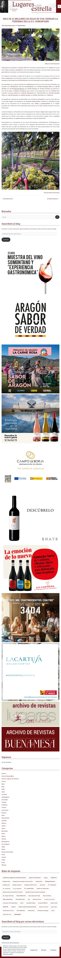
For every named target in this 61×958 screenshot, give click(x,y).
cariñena (42, 885)
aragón (46, 877)
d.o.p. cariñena (17, 888)
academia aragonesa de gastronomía (14, 877)
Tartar (3, 849)
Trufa (3, 854)
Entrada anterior (7, 198)
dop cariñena (47, 895)
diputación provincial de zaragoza (35, 892)
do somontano (20, 899)
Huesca (5, 907)
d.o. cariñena (6, 888)
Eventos (4, 813)
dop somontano (8, 899)
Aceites (4, 773)
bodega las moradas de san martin (23, 881)
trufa (52, 910)
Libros (3, 828)
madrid (13, 907)
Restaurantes (5, 841)
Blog (3, 25)
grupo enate (54, 903)
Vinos (13, 25)
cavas (3, 792)
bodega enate (6, 881)
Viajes (3, 860)
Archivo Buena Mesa (8, 776)
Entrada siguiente (53, 198)
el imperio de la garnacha (10, 903)
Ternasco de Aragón (7, 852)
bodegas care (6, 885)
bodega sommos (17, 885)
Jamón (4, 826)
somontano (31, 910)
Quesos (3, 836)
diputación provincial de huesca (13, 892)
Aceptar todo (33, 950)
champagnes (5, 797)
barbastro (54, 877)
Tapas (3, 847)
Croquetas (4, 805)
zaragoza (17, 914)
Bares (3, 784)
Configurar (53, 950)
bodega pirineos (50, 881)
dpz (29, 899)
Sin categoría (5, 844)
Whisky (4, 865)
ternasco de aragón (42, 910)
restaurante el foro (8, 910)
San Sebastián (21, 910)
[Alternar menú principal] (59, 6)
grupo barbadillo (43, 903)
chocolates (5, 799)
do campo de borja (8, 895)
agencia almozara (35, 877)
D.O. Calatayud (52, 885)
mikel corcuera (43, 907)
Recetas (4, 839)
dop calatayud (21, 895)
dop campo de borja (34, 895)
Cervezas (4, 794)
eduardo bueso (37, 899)
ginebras (4, 820)
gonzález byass (30, 903)
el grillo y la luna (49, 899)
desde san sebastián (43, 888)
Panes (3, 833)
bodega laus (39, 881)
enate (22, 903)
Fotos (3, 815)
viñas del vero (7, 914)
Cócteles (4, 802)
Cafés (3, 789)
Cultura (4, 807)
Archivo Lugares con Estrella (10, 778)
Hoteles (4, 823)
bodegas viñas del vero (30, 885)
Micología (4, 831)
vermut (4, 857)
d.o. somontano (29, 888)
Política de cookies (8, 954)
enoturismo (5, 810)
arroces (4, 781)
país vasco (54, 907)
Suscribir (6, 239)
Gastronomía (8, 25)
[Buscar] (57, 217)
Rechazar (43, 950)
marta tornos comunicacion (27, 907)
